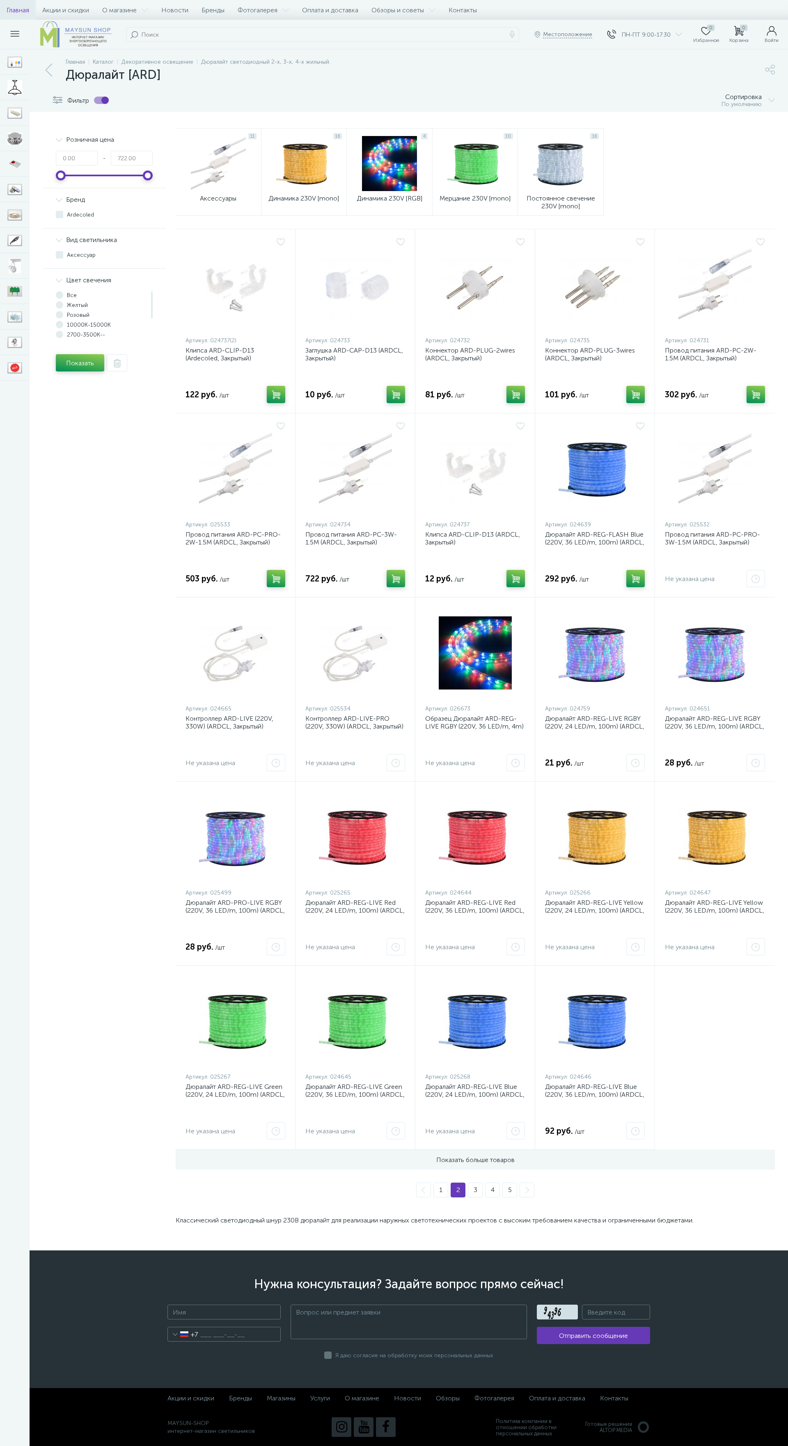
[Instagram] (341, 1427)
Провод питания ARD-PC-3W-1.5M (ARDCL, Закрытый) (351, 538)
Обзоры (448, 1398)
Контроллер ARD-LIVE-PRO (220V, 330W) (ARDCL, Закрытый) (354, 722)
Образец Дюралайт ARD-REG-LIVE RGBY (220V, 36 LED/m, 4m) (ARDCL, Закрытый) (474, 726)
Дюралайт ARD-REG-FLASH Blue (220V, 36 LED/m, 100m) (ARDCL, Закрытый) (594, 542)
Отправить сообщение (593, 1336)
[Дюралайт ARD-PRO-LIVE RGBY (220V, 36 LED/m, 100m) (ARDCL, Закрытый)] (235, 837)
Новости (174, 10)
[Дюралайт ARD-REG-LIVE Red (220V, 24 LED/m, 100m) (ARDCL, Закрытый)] (355, 837)
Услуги (320, 1398)
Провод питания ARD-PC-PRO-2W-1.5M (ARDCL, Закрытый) (233, 538)
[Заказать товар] (756, 578)
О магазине (119, 10)
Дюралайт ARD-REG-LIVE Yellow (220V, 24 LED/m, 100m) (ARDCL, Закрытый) (594, 910)
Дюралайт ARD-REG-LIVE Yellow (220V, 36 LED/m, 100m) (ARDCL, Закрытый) (714, 910)
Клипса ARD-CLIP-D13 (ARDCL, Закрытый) (472, 538)
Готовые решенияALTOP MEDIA (608, 1427)
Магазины (281, 1398)
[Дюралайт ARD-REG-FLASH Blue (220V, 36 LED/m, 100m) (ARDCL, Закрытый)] (595, 468)
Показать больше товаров (475, 1160)
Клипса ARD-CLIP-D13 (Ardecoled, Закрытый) (220, 354)
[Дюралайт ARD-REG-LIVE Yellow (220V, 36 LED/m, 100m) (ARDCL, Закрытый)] (715, 837)
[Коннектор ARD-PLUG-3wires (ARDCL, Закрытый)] (595, 284)
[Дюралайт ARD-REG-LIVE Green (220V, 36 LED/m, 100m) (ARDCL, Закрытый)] (355, 1021)
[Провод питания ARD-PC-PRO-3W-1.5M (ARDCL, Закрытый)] (715, 468)
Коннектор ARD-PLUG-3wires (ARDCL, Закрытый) (590, 354)
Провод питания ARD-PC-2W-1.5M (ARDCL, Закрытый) (710, 354)
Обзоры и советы (397, 10)
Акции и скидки (65, 10)
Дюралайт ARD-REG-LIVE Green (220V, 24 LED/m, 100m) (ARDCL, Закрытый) (235, 1094)
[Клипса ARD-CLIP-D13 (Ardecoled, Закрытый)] (235, 284)
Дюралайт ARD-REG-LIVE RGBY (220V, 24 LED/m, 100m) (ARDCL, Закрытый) (594, 726)
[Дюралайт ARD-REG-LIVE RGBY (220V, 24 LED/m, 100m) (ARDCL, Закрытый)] (595, 653)
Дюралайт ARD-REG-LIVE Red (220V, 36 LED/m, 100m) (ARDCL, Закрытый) (475, 910)
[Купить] (276, 394)
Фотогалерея (257, 10)
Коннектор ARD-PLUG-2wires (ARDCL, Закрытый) (470, 354)
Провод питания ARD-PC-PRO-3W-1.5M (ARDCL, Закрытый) (712, 538)
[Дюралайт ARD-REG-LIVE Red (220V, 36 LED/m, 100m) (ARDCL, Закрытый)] (475, 837)
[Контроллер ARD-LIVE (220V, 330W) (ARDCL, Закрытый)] (235, 653)
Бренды (213, 10)
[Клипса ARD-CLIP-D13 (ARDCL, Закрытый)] (475, 468)
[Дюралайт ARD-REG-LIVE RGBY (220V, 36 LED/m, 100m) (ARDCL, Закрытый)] (715, 653)
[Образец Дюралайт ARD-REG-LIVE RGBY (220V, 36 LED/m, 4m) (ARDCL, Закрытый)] (475, 653)
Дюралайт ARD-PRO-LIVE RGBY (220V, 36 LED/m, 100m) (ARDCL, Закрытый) (235, 910)
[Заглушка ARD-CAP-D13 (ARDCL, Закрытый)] (355, 284)
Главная (18, 10)
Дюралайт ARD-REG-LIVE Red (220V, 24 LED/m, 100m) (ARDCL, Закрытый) (355, 910)
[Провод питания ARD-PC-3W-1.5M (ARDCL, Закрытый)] (355, 468)
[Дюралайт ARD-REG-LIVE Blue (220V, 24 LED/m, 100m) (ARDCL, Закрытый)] (475, 1021)
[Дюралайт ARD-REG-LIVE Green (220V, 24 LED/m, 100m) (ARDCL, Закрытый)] (235, 1021)
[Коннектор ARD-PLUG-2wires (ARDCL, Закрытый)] (475, 284)
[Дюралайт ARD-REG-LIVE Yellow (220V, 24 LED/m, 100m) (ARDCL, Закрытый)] (595, 837)
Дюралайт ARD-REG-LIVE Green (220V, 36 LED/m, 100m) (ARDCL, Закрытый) (355, 1094)
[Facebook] (386, 1427)
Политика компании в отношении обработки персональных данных (526, 1427)
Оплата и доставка (330, 10)
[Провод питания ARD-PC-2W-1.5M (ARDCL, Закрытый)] (715, 284)
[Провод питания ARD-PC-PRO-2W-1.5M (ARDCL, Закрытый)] (235, 468)
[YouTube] (363, 1427)
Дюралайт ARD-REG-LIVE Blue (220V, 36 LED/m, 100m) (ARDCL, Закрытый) (594, 1094)
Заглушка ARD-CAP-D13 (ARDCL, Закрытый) (354, 354)
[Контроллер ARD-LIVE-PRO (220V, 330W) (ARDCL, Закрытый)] (355, 653)
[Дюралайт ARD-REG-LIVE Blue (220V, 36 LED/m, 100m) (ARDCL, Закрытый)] (595, 1021)
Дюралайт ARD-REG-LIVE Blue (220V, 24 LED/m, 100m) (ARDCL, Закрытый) (475, 1094)
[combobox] (183, 1334)
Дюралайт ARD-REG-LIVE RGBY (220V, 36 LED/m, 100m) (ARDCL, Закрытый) (714, 726)
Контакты (463, 10)
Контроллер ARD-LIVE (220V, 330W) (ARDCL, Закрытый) (229, 722)
